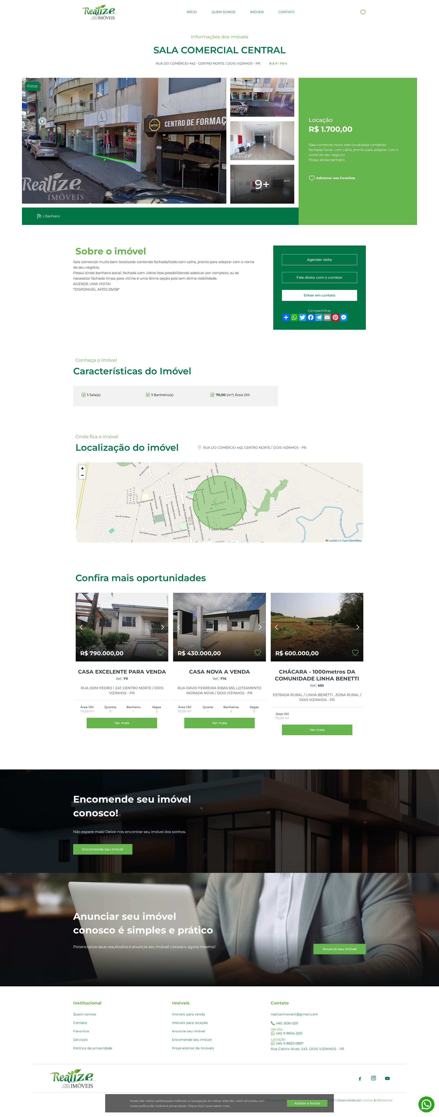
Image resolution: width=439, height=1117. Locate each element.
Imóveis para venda (188, 1014)
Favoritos (81, 1031)
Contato (286, 12)
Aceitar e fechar (307, 1103)
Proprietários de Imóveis (193, 1048)
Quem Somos (223, 12)
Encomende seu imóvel (102, 849)
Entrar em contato (319, 295)
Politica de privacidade (92, 1048)
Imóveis (257, 12)
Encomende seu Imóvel (192, 1040)
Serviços (80, 1040)
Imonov (367, 1100)
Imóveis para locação (190, 1023)
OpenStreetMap (352, 540)
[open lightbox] (124, 141)
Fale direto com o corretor (319, 277)
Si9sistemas (384, 1100)
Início (192, 12)
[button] (82, 468)
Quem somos (84, 1014)
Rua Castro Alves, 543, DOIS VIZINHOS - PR (307, 1049)
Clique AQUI (196, 1106)
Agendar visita (319, 259)
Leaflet (332, 540)
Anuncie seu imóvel (340, 949)
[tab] (32, 86)
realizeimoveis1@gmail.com (294, 1014)
